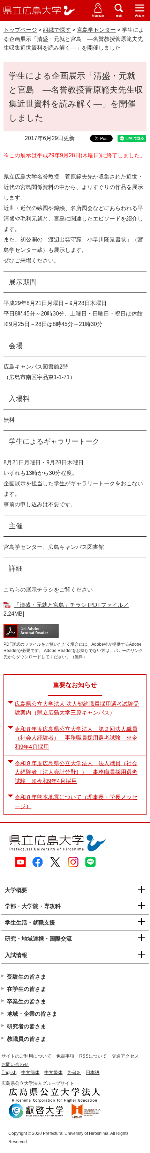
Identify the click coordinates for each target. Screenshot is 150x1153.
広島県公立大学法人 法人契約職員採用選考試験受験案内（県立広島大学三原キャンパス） (77, 708)
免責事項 (65, 1056)
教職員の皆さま (26, 1039)
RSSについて (93, 1056)
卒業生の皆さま (26, 1002)
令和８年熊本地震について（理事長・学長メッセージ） (76, 801)
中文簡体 (30, 1072)
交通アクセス (125, 1056)
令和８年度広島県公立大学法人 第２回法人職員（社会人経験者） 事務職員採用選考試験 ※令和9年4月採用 (76, 738)
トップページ (20, 30)
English (8, 1072)
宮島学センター (96, 30)
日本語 (92, 1072)
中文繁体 (53, 1072)
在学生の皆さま (26, 989)
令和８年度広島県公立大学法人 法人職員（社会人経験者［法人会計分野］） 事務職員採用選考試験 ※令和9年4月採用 (76, 772)
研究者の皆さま (26, 1026)
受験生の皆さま (26, 977)
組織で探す (57, 30)
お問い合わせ (15, 1064)
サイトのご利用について (26, 1056)
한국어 (74, 1072)
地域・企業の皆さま (32, 1014)
